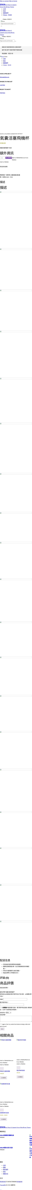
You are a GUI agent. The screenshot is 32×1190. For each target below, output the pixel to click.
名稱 (1, 999)
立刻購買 (8, 158)
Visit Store (2, 93)
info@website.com (4, 77)
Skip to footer (13, 1)
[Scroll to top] (1, 1189)
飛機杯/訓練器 (10, 134)
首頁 (1, 134)
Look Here (2, 85)
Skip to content (4, 1)
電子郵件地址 (4, 1002)
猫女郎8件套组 (21, 1070)
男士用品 (4, 134)
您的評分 (3, 1012)
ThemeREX (3, 1185)
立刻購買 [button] (3, 1077)
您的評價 (3, 1015)
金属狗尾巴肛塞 (4, 1113)
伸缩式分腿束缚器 (5, 1071)
